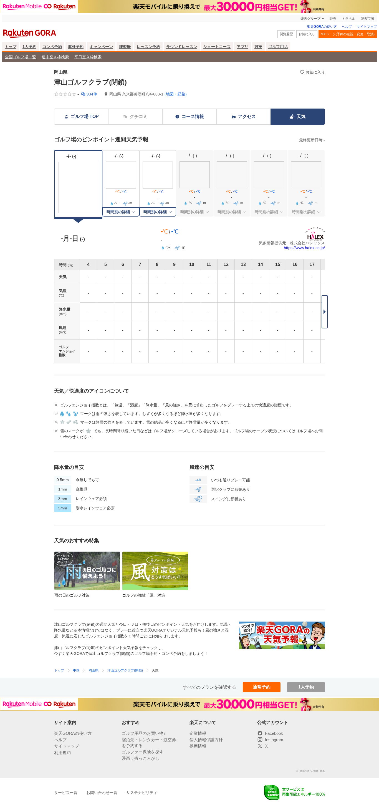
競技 (258, 46)
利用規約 (62, 752)
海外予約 (76, 46)
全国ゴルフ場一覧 (20, 57)
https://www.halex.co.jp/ (304, 247)
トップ (10, 46)
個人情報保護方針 (206, 739)
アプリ (242, 46)
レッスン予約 (148, 46)
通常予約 (262, 687)
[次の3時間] (325, 311)
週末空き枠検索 (55, 57)
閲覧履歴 (286, 34)
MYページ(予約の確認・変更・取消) (348, 34)
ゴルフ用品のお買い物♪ (144, 733)
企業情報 (198, 733)
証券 (333, 19)
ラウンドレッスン (181, 46)
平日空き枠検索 (88, 57)
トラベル (348, 19)
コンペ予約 (52, 46)
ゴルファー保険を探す (142, 752)
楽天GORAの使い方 (322, 27)
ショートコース (217, 46)
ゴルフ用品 (278, 46)
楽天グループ (310, 19)
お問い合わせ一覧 (101, 792)
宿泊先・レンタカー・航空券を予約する (149, 742)
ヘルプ (347, 27)
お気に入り (307, 34)
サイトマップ (367, 27)
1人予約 (29, 46)
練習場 (125, 46)
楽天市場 (367, 19)
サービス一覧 (65, 792)
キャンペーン (101, 46)
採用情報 (198, 746)
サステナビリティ (141, 792)
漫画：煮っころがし (140, 758)
